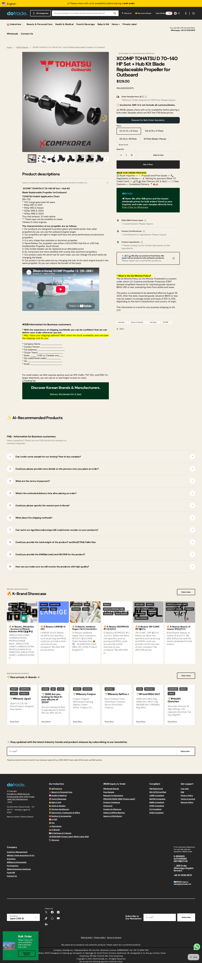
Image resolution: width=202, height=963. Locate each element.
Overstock (108, 806)
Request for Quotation (113, 795)
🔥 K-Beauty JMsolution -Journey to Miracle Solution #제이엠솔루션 (21, 629)
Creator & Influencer (112, 809)
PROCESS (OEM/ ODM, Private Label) (119, 799)
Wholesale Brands (111, 789)
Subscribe (186, 917)
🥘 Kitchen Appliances (59, 809)
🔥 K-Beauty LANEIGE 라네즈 (53, 628)
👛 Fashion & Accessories (60, 816)
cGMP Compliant (156, 795)
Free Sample (108, 792)
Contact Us (12, 876)
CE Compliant (155, 809)
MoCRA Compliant (157, 799)
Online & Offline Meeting (114, 813)
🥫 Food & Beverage (57, 799)
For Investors (12, 866)
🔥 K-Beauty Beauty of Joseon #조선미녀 (178, 628)
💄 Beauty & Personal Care (60, 792)
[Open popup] (145, 96)
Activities (11, 859)
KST (11, 810)
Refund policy (87, 937)
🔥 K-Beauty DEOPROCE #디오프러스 (116, 628)
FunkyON (11, 872)
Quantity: (120, 149)
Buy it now (148, 164)
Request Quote (27, 954)
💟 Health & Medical (58, 795)
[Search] (115, 13)
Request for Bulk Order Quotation (148, 120)
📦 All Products (55, 789)
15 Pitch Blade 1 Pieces (155, 139)
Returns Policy (187, 802)
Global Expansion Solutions (19, 869)
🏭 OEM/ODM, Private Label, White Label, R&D (69, 836)
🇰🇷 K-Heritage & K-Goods (60, 833)
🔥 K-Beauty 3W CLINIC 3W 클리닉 (147, 628)
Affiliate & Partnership (17, 862)
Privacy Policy (187, 795)
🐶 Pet (52, 823)
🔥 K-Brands (54, 830)
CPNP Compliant (156, 806)
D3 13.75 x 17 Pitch (155, 131)
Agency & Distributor (112, 816)
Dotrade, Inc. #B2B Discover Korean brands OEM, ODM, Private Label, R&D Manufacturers (20, 796)
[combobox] (85, 13)
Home (9, 47)
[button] (186, 13)
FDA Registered (156, 789)
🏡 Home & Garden (57, 806)
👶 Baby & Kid (55, 802)
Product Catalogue (111, 802)
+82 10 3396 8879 (188, 30)
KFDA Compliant (156, 813)
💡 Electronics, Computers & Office (64, 813)
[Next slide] (106, 159)
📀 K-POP (53, 819)
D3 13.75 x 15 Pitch (130, 131)
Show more (123, 145)
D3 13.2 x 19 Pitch (130, 139)
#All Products (22, 47)
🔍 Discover (54, 840)
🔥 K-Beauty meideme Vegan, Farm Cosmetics (84, 628)
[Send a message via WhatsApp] (197, 947)
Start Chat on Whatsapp (135, 207)
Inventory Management (17, 852)
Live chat (185, 789)
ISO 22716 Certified (157, 792)
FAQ (182, 792)
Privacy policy (100, 937)
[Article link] (53, 632)
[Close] (36, 934)
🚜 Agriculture (55, 826)
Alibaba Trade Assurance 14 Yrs (20, 855)
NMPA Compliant (156, 802)
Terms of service (188, 799)
